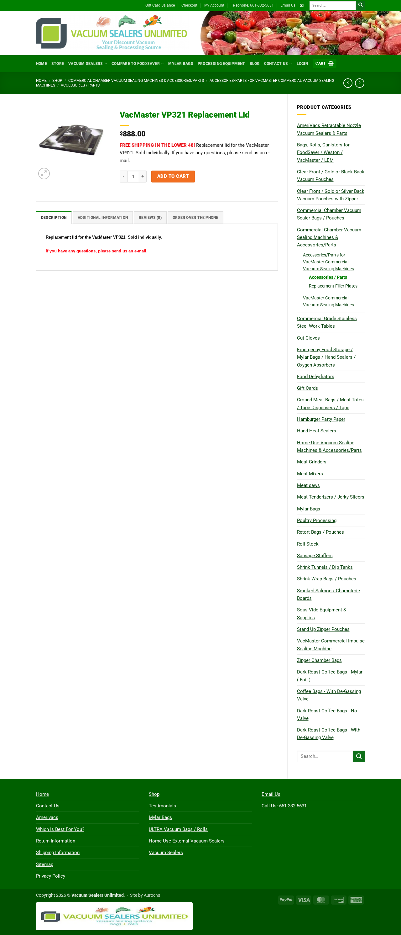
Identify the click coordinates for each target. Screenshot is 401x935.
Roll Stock (308, 544)
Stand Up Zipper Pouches (323, 629)
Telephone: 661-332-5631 (252, 5)
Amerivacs (47, 817)
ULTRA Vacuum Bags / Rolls (178, 829)
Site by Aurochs (145, 895)
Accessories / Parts (80, 85)
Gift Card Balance (160, 5)
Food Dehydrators (315, 376)
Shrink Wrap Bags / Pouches (326, 579)
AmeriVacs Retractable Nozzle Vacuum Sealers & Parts (329, 129)
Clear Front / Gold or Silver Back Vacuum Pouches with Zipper (330, 195)
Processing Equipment (221, 63)
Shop (57, 80)
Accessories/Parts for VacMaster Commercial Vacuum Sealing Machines (328, 261)
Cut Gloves (308, 338)
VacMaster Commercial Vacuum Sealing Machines (328, 301)
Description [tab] (54, 217)
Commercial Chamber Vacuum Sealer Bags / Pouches (329, 214)
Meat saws (308, 485)
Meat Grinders (311, 462)
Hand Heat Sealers (316, 431)
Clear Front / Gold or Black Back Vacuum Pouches (330, 175)
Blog (255, 63)
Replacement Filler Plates (333, 285)
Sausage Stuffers (315, 555)
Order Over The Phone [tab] (195, 217)
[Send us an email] (301, 5)
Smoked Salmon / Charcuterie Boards (328, 594)
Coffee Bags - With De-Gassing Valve (329, 695)
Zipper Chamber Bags (319, 660)
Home (41, 63)
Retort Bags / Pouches (320, 532)
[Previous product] (359, 83)
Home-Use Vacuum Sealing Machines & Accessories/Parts (329, 446)
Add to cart (173, 176)
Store (57, 63)
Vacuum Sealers (85, 63)
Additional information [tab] (103, 217)
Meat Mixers (310, 474)
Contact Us (276, 63)
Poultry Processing (316, 520)
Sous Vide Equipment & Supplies (321, 613)
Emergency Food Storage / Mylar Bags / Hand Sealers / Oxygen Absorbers (326, 357)
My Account (214, 5)
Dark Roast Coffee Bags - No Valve (327, 714)
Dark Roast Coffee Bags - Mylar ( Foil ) (329, 675)
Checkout (189, 5)
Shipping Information (58, 852)
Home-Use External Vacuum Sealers (187, 841)
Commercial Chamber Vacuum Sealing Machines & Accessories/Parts (136, 80)
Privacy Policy (50, 876)
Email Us (287, 5)
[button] (324, 63)
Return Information (55, 841)
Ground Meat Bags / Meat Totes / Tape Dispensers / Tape (330, 403)
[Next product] (347, 83)
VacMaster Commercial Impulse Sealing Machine (331, 644)
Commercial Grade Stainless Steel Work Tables (327, 322)
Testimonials (162, 806)
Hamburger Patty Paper (321, 419)
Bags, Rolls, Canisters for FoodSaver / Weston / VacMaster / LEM (323, 152)
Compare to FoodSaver (136, 63)
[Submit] (360, 5)
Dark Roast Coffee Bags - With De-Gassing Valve (328, 733)
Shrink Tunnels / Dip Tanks (325, 567)
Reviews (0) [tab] (150, 217)
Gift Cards (307, 388)
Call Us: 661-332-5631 (284, 806)
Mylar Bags (180, 63)
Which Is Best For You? (60, 829)
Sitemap (44, 864)
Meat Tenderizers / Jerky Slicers (330, 497)
